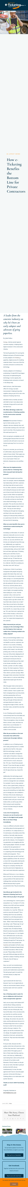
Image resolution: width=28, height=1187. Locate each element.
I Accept (14, 1184)
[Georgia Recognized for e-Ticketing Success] (7, 1131)
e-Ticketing (17, 357)
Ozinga (5, 342)
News (10, 1103)
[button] (3, 1131)
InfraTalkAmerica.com (9, 1093)
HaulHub (5, 945)
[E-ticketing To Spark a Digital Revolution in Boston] (21, 1131)
